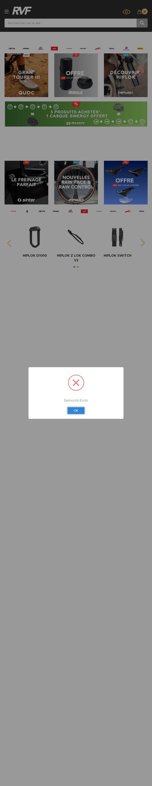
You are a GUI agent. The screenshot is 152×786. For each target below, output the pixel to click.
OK (76, 410)
